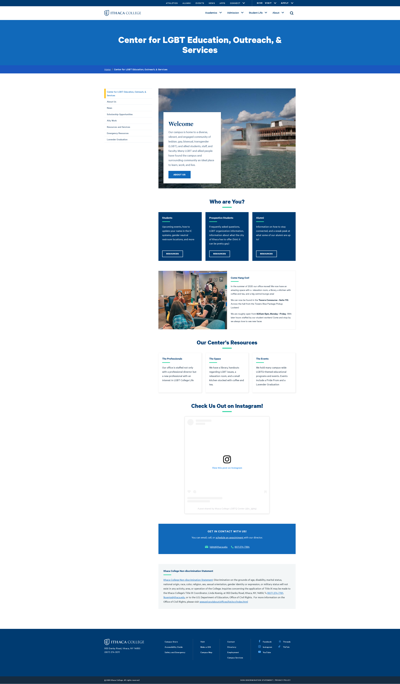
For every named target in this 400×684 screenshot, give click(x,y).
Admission (233, 12)
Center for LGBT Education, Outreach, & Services (126, 93)
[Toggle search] (292, 13)
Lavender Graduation (117, 139)
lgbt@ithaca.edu (219, 546)
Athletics (172, 3)
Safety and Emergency (175, 652)
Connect (235, 3)
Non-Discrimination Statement (256, 680)
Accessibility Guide (174, 646)
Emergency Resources (118, 133)
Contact (231, 641)
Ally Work (112, 120)
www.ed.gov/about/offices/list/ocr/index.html (224, 601)
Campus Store (171, 641)
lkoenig (167, 597)
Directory (231, 646)
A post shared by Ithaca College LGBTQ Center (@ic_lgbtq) (227, 508)
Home (107, 69)
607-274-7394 (242, 546)
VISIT (268, 3)
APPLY (285, 3)
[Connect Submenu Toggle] (243, 3)
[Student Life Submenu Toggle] (265, 12)
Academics (211, 12)
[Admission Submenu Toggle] (242, 12)
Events (200, 3)
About (275, 12)
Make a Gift (205, 646)
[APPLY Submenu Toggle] (292, 3)
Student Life (255, 12)
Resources (172, 253)
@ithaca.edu (178, 597)
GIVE (260, 3)
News (212, 3)
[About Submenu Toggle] (282, 12)
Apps (222, 3)
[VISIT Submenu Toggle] (275, 3)
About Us (111, 101)
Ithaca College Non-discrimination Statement (188, 579)
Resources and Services (118, 126)
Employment (233, 652)
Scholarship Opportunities (120, 114)
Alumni (186, 3)
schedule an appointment (230, 537)
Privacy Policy (283, 680)
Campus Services (235, 657)
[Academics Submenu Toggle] (220, 12)
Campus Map (206, 652)
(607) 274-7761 (275, 592)
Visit (202, 641)
